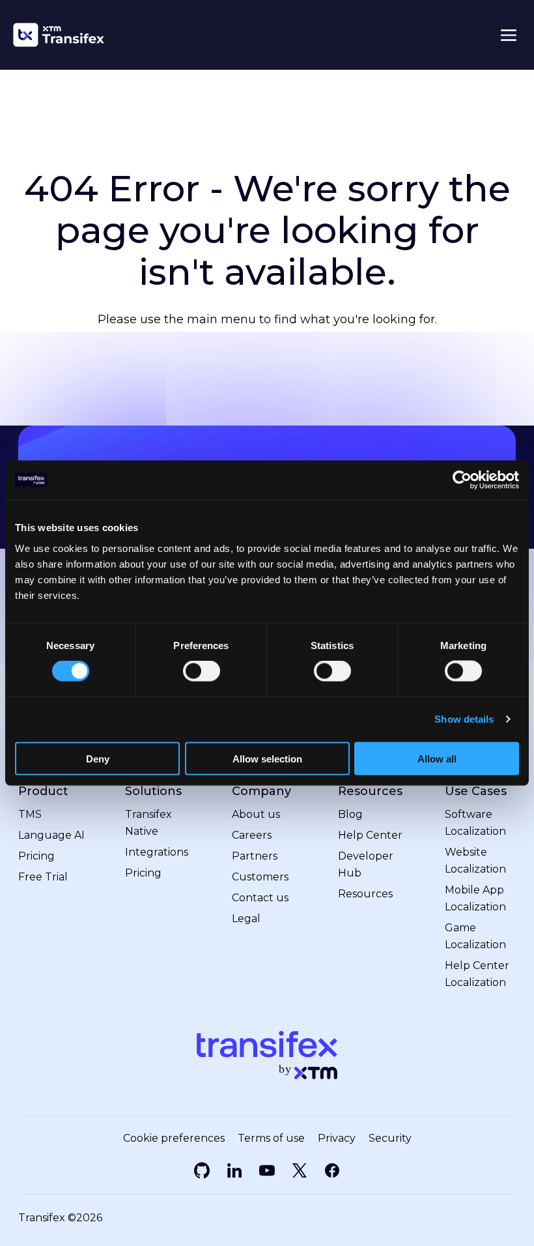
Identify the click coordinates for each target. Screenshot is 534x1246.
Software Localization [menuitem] (475, 822)
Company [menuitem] (261, 791)
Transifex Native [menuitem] (148, 822)
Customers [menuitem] (260, 877)
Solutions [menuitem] (153, 791)
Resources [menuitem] (370, 791)
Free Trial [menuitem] (43, 877)
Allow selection (267, 758)
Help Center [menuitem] (370, 835)
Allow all (437, 758)
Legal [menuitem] (246, 918)
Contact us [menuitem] (260, 897)
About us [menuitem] (256, 814)
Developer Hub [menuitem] (365, 864)
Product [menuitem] (43, 791)
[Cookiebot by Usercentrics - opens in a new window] (462, 480)
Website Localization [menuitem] (475, 860)
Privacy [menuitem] (337, 1138)
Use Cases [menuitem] (476, 791)
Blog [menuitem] (350, 814)
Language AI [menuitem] (51, 835)
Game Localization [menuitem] (475, 936)
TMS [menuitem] (30, 814)
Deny (97, 758)
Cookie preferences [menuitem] (174, 1138)
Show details (464, 719)
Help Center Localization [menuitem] (477, 974)
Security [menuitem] (390, 1138)
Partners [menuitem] (254, 856)
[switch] (201, 671)
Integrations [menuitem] (156, 852)
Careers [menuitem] (252, 835)
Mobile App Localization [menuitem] (475, 898)
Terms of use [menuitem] (271, 1138)
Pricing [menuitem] (36, 856)
